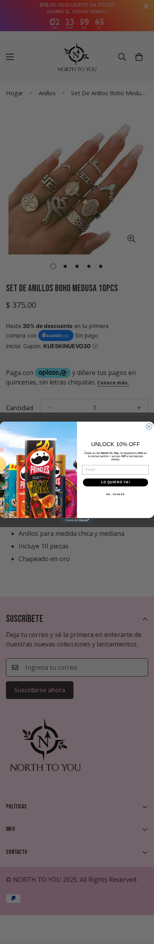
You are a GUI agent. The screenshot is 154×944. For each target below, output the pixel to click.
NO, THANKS (115, 494)
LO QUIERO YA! (115, 482)
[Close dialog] (149, 427)
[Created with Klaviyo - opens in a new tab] (77, 520)
